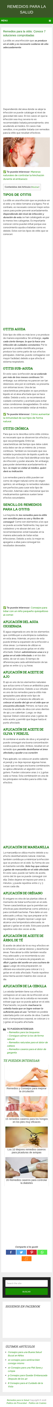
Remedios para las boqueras (24, 1032)
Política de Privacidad (16, 1403)
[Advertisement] (26, 78)
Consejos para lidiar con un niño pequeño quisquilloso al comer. (25, 611)
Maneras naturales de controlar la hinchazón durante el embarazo (23, 175)
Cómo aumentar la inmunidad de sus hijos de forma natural (26, 418)
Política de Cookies (37, 1403)
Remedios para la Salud (18, 1400)
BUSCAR (26, 1292)
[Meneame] (27, 1258)
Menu (4, 20)
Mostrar (35, 187)
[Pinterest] (32, 1252)
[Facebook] (11, 1252)
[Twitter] (21, 1252)
